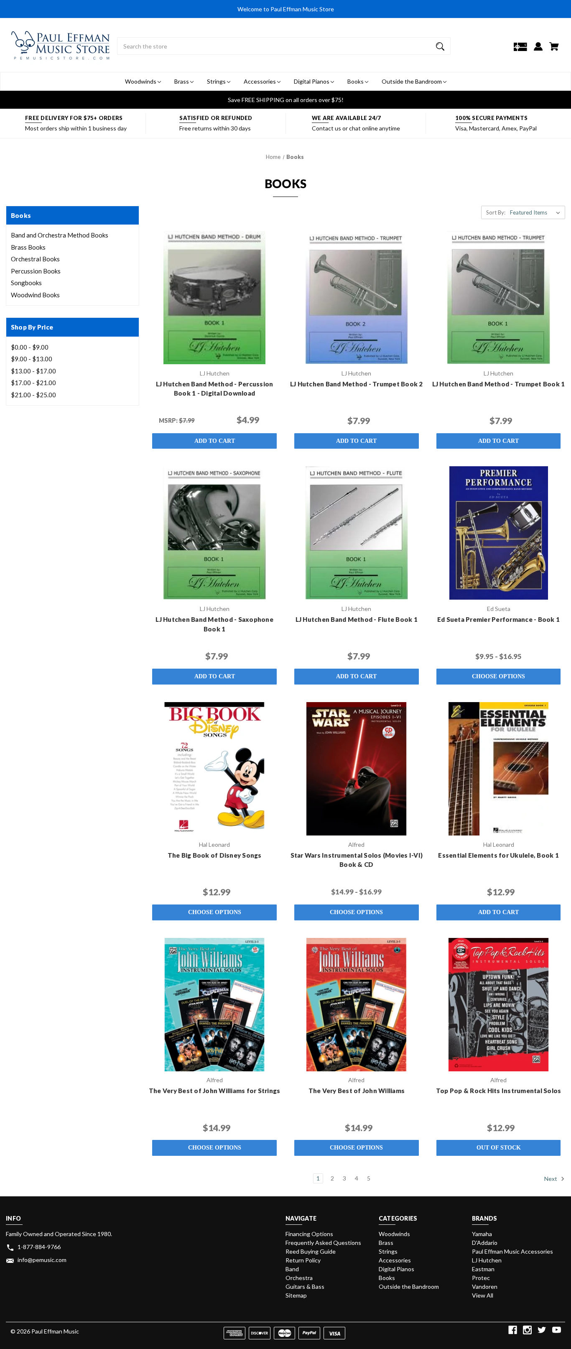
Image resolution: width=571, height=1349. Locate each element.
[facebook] (512, 1330)
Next (551, 1178)
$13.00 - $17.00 (33, 371)
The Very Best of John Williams (356, 1090)
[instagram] (527, 1330)
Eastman (483, 1268)
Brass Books (28, 247)
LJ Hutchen (487, 1260)
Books (356, 81)
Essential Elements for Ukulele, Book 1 (498, 855)
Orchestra (299, 1277)
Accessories (260, 81)
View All (482, 1295)
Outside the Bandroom (412, 81)
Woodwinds (141, 81)
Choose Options (498, 676)
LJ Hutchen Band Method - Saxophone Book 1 (214, 624)
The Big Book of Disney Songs (215, 855)
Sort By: (495, 212)
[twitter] (542, 1330)
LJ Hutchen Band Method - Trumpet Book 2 (356, 384)
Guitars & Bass (305, 1286)
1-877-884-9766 (39, 1246)
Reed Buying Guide (311, 1251)
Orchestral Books (35, 259)
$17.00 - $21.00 (33, 382)
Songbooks (26, 282)
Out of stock (499, 1148)
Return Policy (303, 1260)
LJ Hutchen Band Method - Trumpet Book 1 (498, 384)
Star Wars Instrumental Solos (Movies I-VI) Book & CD (357, 860)
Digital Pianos (312, 81)
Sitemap (296, 1295)
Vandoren (484, 1286)
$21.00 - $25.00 (33, 395)
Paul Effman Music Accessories (512, 1251)
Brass (182, 81)
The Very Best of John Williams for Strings (214, 1090)
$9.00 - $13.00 (31, 359)
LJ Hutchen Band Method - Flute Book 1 (357, 619)
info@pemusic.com (42, 1259)
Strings (217, 81)
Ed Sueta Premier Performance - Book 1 (498, 619)
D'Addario (484, 1242)
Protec (481, 1277)
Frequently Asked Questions (323, 1242)
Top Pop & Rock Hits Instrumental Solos (498, 1090)
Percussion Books (36, 271)
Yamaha (482, 1233)
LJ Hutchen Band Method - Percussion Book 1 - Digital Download (214, 388)
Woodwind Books (35, 295)
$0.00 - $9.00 (29, 347)
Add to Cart (214, 441)
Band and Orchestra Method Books (59, 235)
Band (292, 1268)
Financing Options (309, 1233)
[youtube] (556, 1330)
